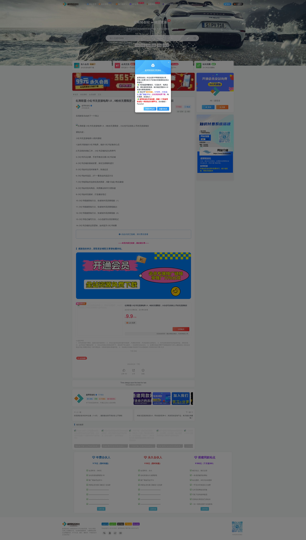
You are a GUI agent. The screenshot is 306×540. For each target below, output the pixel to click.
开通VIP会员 (150, 109)
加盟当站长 (163, 109)
